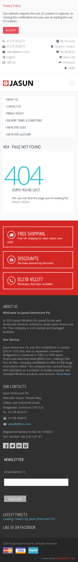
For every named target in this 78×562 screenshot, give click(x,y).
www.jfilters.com (65, 558)
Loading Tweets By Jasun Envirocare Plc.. (29, 519)
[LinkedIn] (19, 445)
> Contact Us (13, 106)
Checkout (69, 62)
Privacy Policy (12, 6)
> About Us (11, 99)
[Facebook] (6, 445)
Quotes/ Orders (65, 46)
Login (71, 68)
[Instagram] (25, 445)
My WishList (67, 52)
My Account (67, 41)
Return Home (20, 202)
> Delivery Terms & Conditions (23, 120)
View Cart (69, 57)
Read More (63, 374)
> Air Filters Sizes (15, 127)
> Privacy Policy (14, 113)
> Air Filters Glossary (18, 134)
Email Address (14, 472)
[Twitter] (12, 445)
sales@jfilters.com (18, 52)
